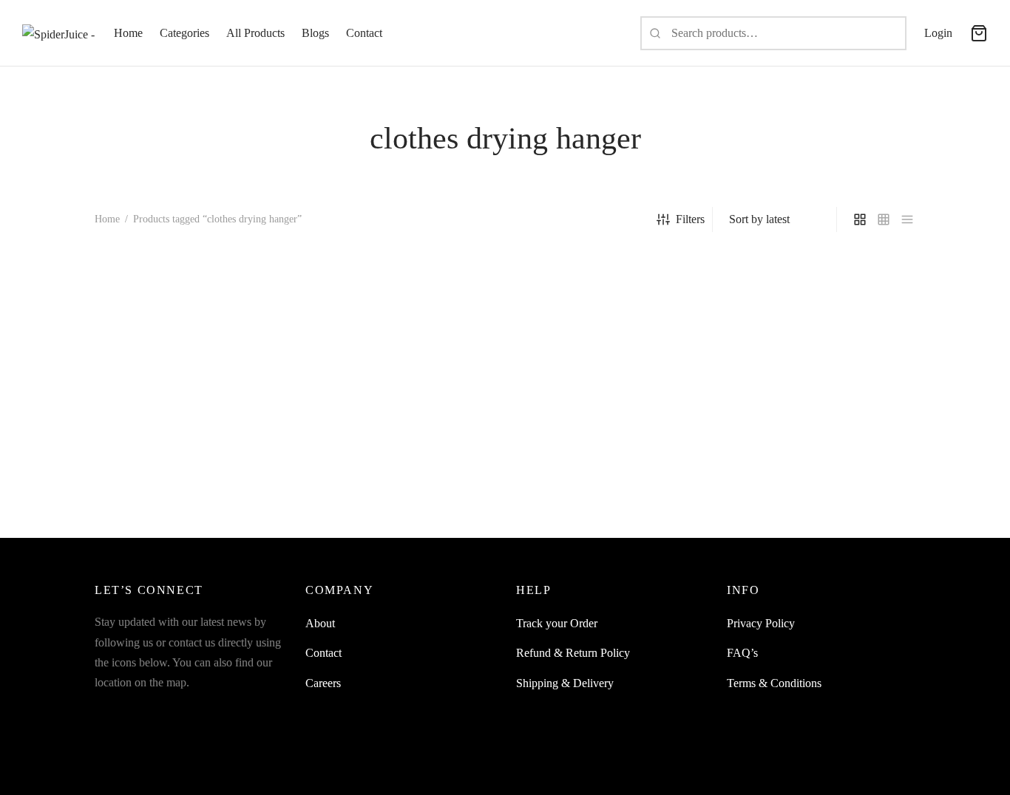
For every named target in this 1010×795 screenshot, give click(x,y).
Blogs (315, 33)
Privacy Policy (761, 623)
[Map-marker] (284, 710)
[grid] (860, 219)
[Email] (195, 710)
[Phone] (254, 710)
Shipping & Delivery (565, 683)
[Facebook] (106, 710)
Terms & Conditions (774, 683)
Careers (323, 683)
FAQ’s (742, 652)
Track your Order (556, 623)
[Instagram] (135, 710)
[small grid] (883, 219)
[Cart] (979, 33)
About (320, 623)
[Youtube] (165, 710)
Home (128, 33)
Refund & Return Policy (573, 652)
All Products (255, 33)
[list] (907, 219)
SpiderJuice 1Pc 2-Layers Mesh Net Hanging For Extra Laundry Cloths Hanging (178, 508)
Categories (184, 33)
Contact (364, 33)
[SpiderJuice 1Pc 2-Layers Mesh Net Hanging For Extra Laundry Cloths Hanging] (189, 381)
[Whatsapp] (225, 710)
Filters (690, 219)
